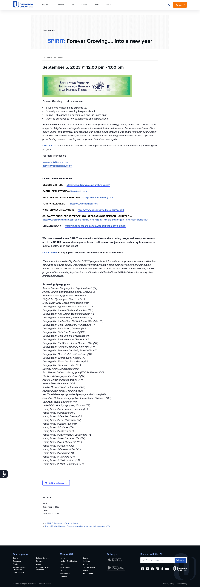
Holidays (83, 4)
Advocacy (17, 561)
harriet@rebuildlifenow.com (57, 165)
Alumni (38, 564)
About (106, 4)
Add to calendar (56, 483)
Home (62, 558)
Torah (72, 4)
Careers (63, 577)
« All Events (48, 30)
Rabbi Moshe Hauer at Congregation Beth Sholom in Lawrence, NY (77, 526)
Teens (15, 558)
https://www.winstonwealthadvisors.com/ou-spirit (101, 209)
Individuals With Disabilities (19, 568)
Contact (63, 570)
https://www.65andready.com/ (99, 197)
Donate (179, 5)
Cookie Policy (181, 583)
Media (85, 570)
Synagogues (65, 567)
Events (96, 4)
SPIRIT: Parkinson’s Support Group (62, 523)
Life (61, 564)
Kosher (61, 4)
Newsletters (65, 573)
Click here (47, 145)
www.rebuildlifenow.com (55, 162)
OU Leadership (89, 567)
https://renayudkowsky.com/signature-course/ (88, 184)
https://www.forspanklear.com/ (84, 203)
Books (15, 564)
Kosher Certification (68, 561)
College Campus (43, 558)
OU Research (18, 573)
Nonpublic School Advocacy (43, 568)
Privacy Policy (168, 583)
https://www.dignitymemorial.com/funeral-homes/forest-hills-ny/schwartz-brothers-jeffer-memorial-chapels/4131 (95, 219)
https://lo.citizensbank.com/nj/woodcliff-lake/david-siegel (95, 225)
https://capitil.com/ (78, 191)
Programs (45, 4)
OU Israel (39, 561)
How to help (88, 573)
